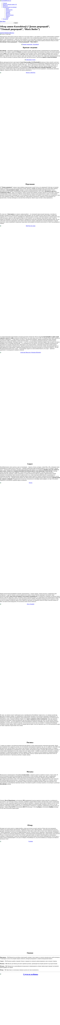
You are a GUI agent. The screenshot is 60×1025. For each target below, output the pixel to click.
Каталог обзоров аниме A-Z (10, 4)
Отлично (8, 11)
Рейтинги (5, 5)
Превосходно (9, 9)
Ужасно (8, 16)
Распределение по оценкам (9, 7)
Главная (5, 3)
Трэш (7, 17)
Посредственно (10, 15)
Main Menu (2, 21)
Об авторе (5, 19)
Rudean (12, 32)
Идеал (7, 8)
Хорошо (8, 12)
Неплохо (8, 13)
